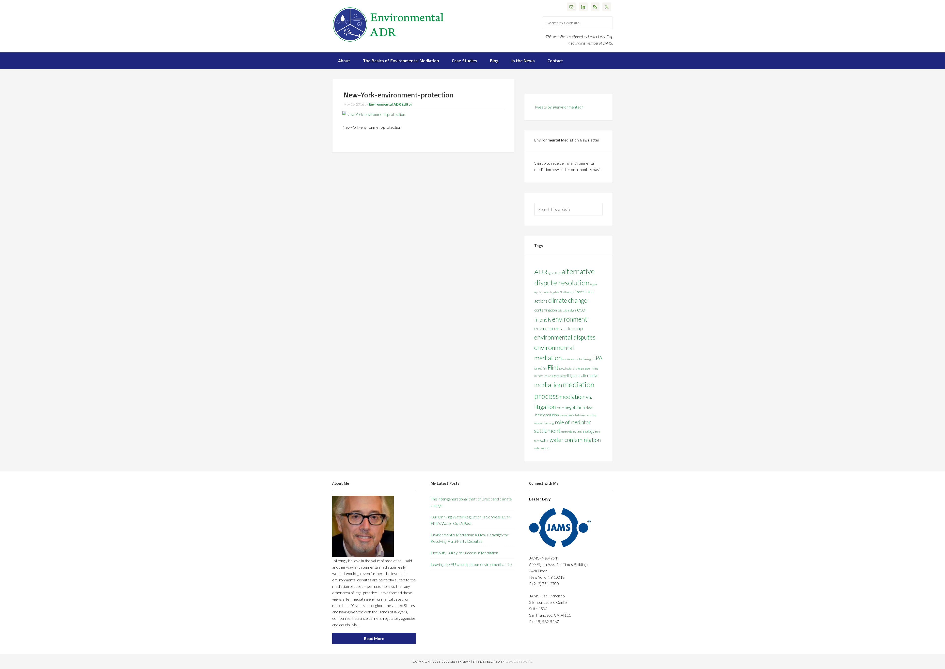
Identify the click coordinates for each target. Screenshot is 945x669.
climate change (567, 300)
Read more (374, 638)
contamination (545, 310)
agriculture (554, 273)
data (560, 310)
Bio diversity (567, 292)
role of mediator (573, 422)
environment (569, 319)
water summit (542, 448)
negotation (575, 407)
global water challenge (571, 368)
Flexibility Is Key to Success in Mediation (464, 552)
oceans (563, 415)
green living (591, 368)
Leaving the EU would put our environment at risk (471, 564)
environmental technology (577, 359)
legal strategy (559, 375)
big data (554, 292)
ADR (540, 272)
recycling (591, 415)
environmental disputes (564, 337)
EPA (597, 357)
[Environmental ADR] (388, 43)
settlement (547, 430)
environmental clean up (558, 328)
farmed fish (540, 368)
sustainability (568, 431)
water (544, 440)
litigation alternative (582, 375)
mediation (548, 385)
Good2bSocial (519, 661)
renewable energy (544, 423)
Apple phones (542, 292)
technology (585, 431)
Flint (553, 367)
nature (560, 407)
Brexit (579, 292)
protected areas (576, 415)
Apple (593, 284)
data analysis (569, 310)
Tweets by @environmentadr (558, 107)
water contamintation (575, 439)
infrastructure (542, 375)
